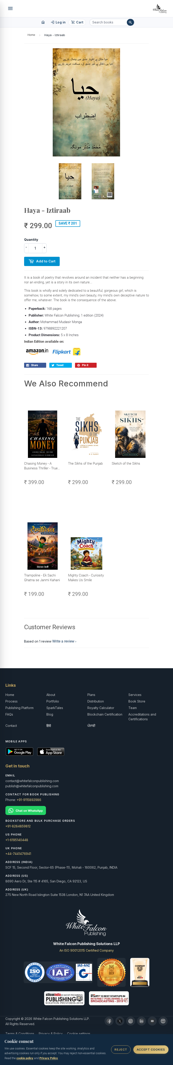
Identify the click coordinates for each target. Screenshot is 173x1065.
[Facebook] (109, 1021)
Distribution (95, 701)
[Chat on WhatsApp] (86, 810)
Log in (58, 22)
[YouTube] (152, 1021)
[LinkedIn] (141, 1021)
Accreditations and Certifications (142, 716)
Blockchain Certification (104, 714)
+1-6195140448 (16, 840)
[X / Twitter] (119, 1021)
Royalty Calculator (100, 708)
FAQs (9, 714)
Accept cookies (151, 1049)
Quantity (31, 239)
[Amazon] (163, 1021)
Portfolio (52, 701)
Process (11, 701)
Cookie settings (78, 1033)
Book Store (136, 701)
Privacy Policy (48, 1058)
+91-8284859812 (18, 826)
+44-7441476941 (18, 854)
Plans (91, 695)
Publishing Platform (19, 708)
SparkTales (54, 708)
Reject (120, 1049)
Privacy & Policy (51, 1033)
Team (132, 708)
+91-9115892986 (29, 800)
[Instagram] (130, 1021)
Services (134, 695)
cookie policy (24, 1058)
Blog (49, 714)
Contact (11, 726)
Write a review (63, 641)
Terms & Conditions (19, 1033)
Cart (77, 22)
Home (31, 35)
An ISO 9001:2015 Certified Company (86, 950)
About (50, 695)
